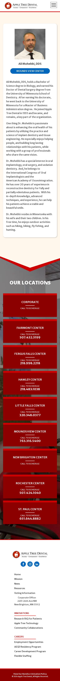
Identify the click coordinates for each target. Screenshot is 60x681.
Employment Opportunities (28, 642)
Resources (19, 588)
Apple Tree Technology (26, 623)
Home (17, 574)
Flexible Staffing (22, 656)
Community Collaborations (28, 628)
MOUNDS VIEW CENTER (30, 71)
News (17, 583)
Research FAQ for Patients (28, 618)
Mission (18, 579)
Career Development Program (30, 651)
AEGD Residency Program (27, 646)
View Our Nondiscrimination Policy (30, 674)
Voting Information (24, 593)
